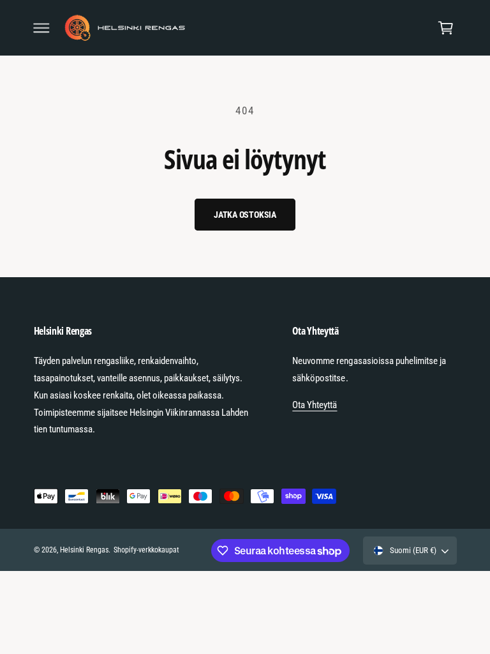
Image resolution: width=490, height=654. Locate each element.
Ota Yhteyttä (314, 405)
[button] (41, 28)
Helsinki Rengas (84, 549)
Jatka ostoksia (245, 214)
